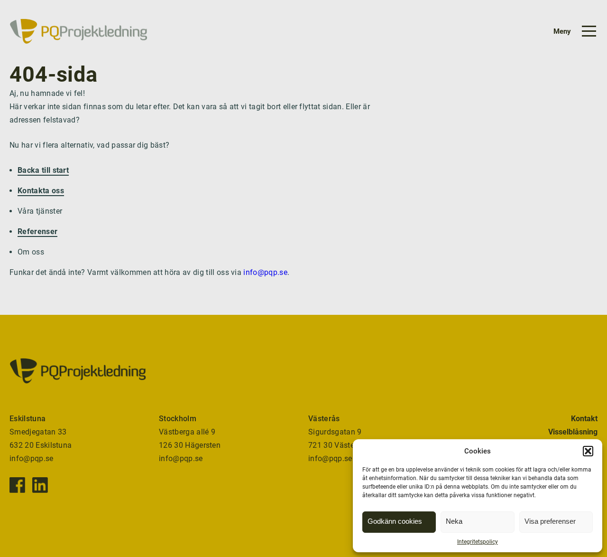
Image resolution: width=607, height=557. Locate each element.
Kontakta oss (41, 190)
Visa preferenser (550, 521)
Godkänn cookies (395, 521)
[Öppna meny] (570, 31)
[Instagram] (40, 485)
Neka (454, 521)
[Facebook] (17, 485)
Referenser (37, 231)
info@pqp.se (265, 272)
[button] (588, 451)
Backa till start (43, 170)
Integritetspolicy (477, 541)
